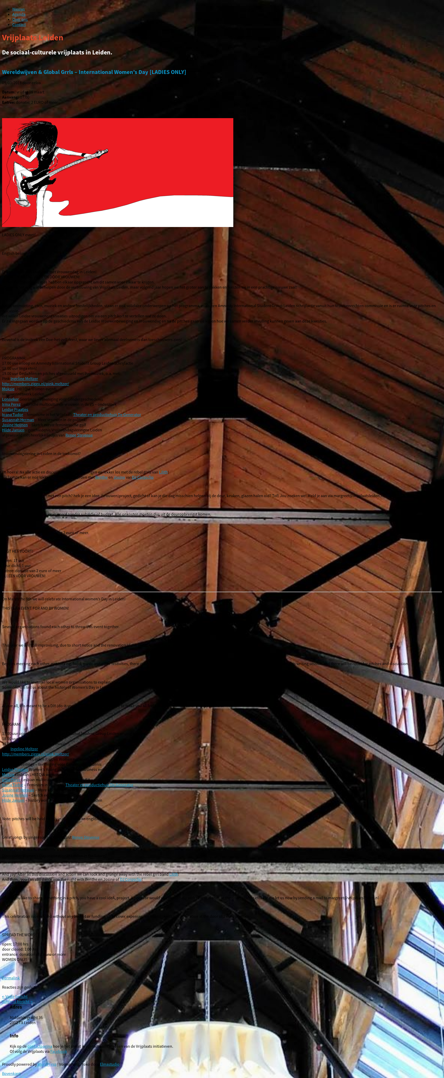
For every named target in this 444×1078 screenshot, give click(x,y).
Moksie (8, 388)
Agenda (18, 14)
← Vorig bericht (14, 996)
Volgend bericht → (17, 1001)
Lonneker (10, 399)
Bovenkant (11, 1073)
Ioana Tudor (12, 414)
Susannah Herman (18, 419)
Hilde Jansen (13, 429)
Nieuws (18, 9)
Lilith (163, 472)
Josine (119, 477)
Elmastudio (109, 1064)
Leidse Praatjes (15, 409)
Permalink (11, 977)
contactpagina (39, 1046)
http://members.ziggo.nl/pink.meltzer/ (35, 383)
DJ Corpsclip (143, 477)
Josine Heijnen (15, 424)
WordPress (47, 1064)
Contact (19, 24)
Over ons (20, 19)
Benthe (101, 477)
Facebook (58, 1051)
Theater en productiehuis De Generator (107, 414)
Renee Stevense (79, 435)
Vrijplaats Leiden (32, 37)
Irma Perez (11, 404)
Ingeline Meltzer (24, 378)
